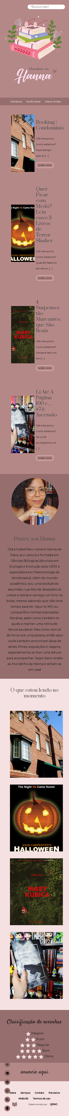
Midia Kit (23, 1098)
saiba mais (45, 165)
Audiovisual (33, 101)
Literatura (16, 101)
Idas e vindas (53, 101)
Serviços (25, 1092)
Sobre (12, 1092)
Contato (39, 1092)
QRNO (54, 1104)
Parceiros (54, 1092)
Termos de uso (41, 1098)
